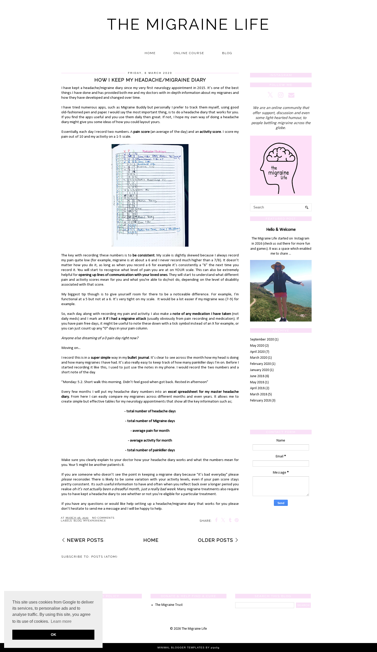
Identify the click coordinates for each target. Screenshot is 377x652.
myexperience (94, 520)
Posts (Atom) (104, 556)
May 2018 (257, 382)
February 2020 (260, 364)
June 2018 (257, 376)
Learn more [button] (61, 621)
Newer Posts (85, 540)
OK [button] (53, 635)
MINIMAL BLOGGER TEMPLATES (181, 647)
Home (150, 53)
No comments (103, 517)
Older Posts (215, 540)
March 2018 (258, 394)
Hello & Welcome (281, 230)
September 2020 (262, 340)
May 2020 (257, 346)
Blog (227, 53)
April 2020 (257, 352)
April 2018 (257, 388)
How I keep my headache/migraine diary (150, 80)
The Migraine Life (188, 24)
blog (78, 520)
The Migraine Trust (169, 605)
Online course (189, 53)
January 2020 (259, 370)
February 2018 (260, 401)
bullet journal (138, 358)
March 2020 (258, 358)
